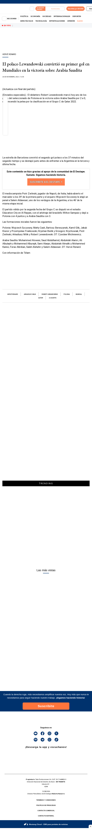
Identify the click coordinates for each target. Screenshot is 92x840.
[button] (5, 100)
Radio (80, 21)
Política (24, 16)
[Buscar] (32, 9)
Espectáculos (26, 21)
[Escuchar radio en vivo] (55, 8)
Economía (35, 16)
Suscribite (46, 706)
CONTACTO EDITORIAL (46, 816)
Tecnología (41, 21)
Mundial (79, 294)
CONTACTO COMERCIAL (46, 810)
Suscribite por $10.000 (75, 9)
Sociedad (47, 16)
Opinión (71, 21)
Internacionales (62, 16)
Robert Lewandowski (50, 294)
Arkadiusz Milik (30, 294)
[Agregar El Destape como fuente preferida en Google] (46, 81)
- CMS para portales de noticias (48, 824)
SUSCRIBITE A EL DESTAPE (45, 182)
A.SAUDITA (52, 298)
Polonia (67, 294)
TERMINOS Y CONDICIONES (46, 800)
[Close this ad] (90, 826)
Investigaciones (57, 21)
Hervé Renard (12, 294)
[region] (46, 45)
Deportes (76, 16)
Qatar (40, 298)
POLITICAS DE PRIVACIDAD (46, 805)
